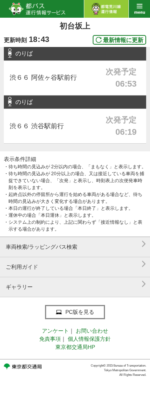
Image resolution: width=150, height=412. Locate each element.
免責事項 (50, 339)
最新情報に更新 (123, 40)
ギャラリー (76, 284)
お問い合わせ (92, 331)
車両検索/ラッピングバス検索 (76, 244)
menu (139, 9)
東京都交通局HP (75, 347)
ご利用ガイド (76, 264)
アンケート (55, 331)
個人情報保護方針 (89, 339)
